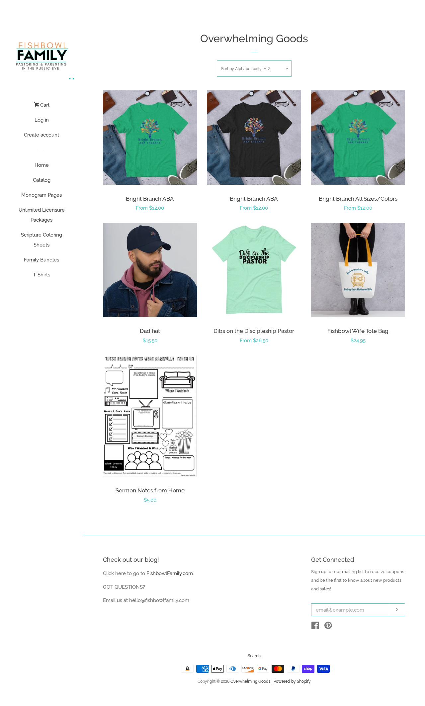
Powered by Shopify (292, 681)
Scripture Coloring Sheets (41, 240)
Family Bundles (41, 260)
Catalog (41, 180)
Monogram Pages (41, 195)
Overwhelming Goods (250, 681)
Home (42, 165)
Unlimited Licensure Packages (42, 215)
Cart (44, 105)
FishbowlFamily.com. (170, 573)
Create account (41, 135)
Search (254, 656)
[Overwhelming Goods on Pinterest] (328, 627)
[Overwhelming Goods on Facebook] (315, 627)
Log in (42, 120)
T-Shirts (41, 275)
